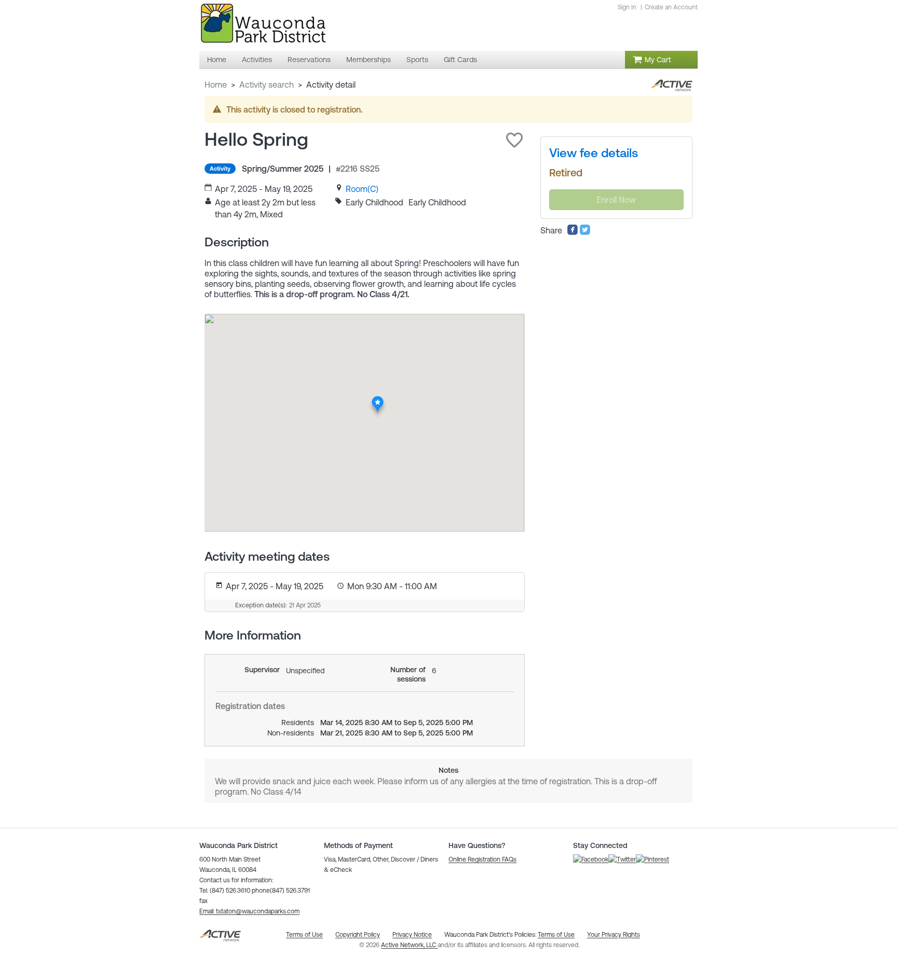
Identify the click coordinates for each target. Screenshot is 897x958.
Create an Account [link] (671, 7)
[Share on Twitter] (585, 232)
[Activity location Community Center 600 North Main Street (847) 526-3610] (377, 399)
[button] (514, 140)
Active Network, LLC (409, 945)
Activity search (266, 84)
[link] (362, 188)
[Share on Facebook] (572, 232)
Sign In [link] (627, 7)
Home (216, 84)
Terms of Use (556, 934)
